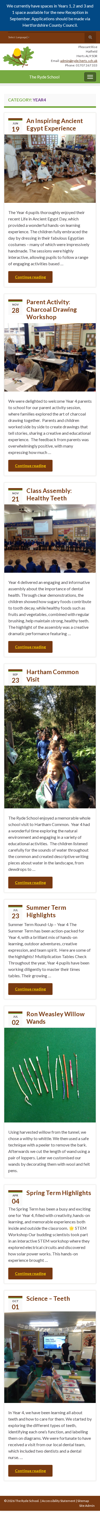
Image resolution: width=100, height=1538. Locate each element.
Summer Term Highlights (46, 911)
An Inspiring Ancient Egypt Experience (54, 124)
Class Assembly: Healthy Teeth (49, 494)
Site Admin (87, 1506)
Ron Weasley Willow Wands (55, 1017)
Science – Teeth (48, 1298)
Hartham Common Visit (52, 675)
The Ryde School (44, 76)
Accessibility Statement (58, 1501)
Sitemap (83, 1501)
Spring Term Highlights (58, 1192)
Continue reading (30, 277)
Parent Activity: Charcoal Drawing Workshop (51, 309)
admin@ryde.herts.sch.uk (78, 61)
